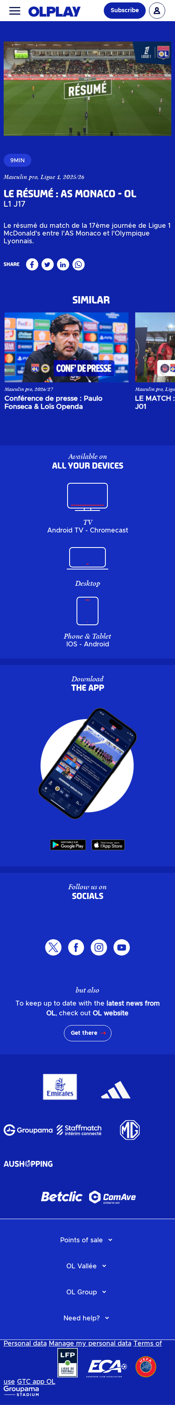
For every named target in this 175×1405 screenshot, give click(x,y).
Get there (84, 1033)
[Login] (157, 10)
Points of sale (81, 1240)
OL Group (81, 1292)
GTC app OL (36, 1382)
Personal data (25, 1343)
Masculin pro (20, 177)
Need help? (81, 1318)
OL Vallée (81, 1266)
